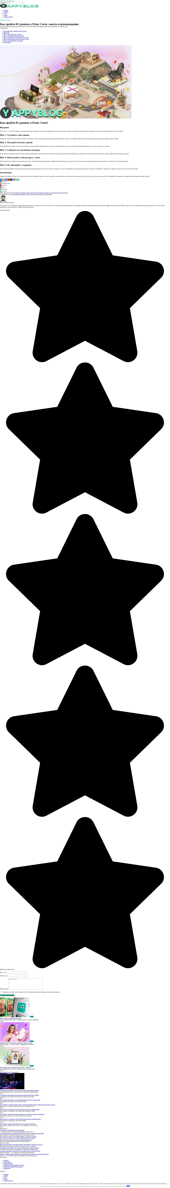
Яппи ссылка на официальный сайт (11, 1018)
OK (128, 1186)
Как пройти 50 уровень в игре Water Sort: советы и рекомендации (20, 1109)
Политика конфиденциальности (13, 1166)
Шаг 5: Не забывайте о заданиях (13, 40)
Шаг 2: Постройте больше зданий (14, 36)
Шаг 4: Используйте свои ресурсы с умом (16, 39)
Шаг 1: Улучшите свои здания (13, 34)
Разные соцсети (8, 17)
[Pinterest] (8, 180)
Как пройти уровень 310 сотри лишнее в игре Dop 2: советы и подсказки (22, 1114)
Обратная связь (8, 1163)
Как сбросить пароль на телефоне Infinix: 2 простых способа (18, 1136)
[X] (11, 180)
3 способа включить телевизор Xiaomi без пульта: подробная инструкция (22, 1133)
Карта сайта (7, 1162)
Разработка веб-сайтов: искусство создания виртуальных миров (19, 1090)
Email (2, 975)
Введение (6, 32)
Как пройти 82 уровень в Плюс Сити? (15, 31)
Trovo (5, 13)
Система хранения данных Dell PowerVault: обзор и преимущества (20, 1151)
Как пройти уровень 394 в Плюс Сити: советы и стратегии (18, 1124)
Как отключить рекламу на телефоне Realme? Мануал (16, 1140)
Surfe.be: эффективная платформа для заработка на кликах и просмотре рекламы (24, 1154)
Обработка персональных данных (14, 1165)
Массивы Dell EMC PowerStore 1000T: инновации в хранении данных (21, 1144)
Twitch (5, 15)
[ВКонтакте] (1, 180)
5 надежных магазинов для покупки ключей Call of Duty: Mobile (19, 1095)
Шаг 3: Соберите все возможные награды (16, 37)
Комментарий (4, 989)
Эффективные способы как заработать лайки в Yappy (16, 1043)
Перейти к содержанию (7, 1)
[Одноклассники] (3, 180)
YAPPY (6, 12)
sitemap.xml (7, 1168)
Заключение (7, 42)
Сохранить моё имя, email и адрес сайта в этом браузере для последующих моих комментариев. (31, 992)
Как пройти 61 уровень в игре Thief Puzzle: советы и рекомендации (20, 1119)
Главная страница (5, 20)
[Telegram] (18, 180)
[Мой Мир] (6, 180)
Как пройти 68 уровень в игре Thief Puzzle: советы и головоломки (32, 194)
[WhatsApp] (16, 180)
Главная (6, 10)
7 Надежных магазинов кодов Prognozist (12, 1130)
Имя (2, 972)
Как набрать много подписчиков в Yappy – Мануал (15, 1067)
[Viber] (13, 180)
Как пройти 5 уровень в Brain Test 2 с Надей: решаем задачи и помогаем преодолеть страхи (40, 193)
